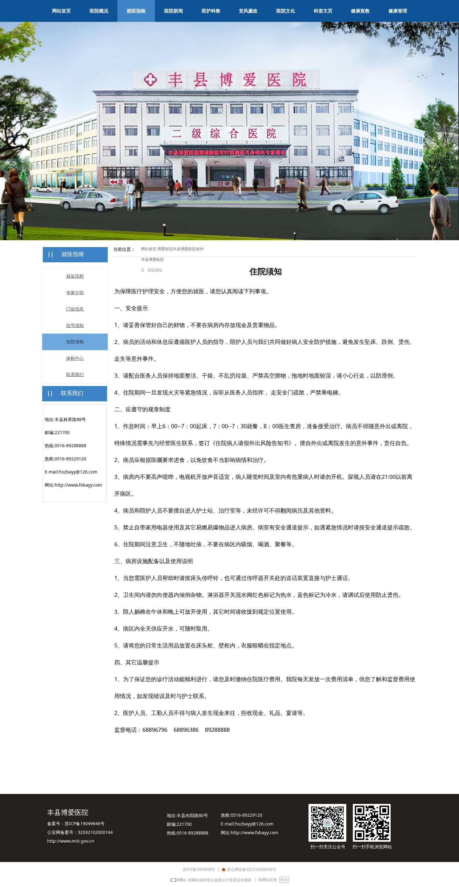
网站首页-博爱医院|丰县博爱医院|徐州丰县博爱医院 (172, 254)
